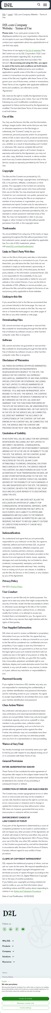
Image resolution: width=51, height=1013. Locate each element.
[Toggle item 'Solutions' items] (13, 956)
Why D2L (6, 941)
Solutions (6, 957)
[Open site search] (38, 4)
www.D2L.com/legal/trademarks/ (20, 246)
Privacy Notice (7, 977)
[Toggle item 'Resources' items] (14, 961)
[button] (6, 981)
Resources (6, 962)
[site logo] (8, 5)
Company (6, 951)
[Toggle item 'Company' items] (13, 951)
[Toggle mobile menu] (45, 5)
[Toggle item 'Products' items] (13, 946)
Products (6, 946)
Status (4, 973)
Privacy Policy (16, 587)
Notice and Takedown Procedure (27, 891)
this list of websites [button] (33, 50)
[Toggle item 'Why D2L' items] (13, 940)
